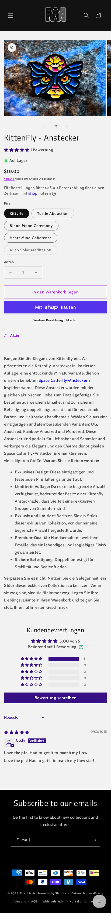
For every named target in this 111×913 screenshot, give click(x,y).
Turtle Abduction (53, 213)
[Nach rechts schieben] (67, 126)
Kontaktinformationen (85, 901)
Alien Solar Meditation (33, 249)
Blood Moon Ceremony (31, 225)
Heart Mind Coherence (31, 237)
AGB (34, 901)
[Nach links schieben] (44, 126)
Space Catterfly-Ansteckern (64, 380)
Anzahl (9, 262)
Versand (9, 178)
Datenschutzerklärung (87, 893)
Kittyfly (16, 213)
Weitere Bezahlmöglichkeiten (55, 320)
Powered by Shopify (51, 893)
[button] (11, 15)
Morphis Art (28, 893)
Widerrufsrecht (54, 901)
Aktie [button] (14, 335)
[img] (16, 732)
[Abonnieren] (94, 840)
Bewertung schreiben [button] (55, 697)
